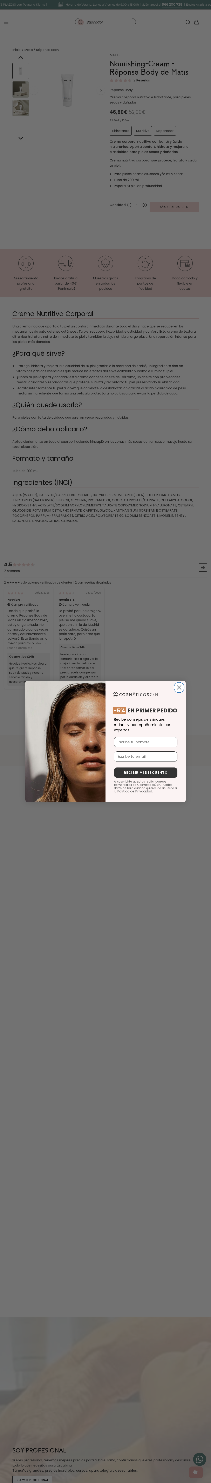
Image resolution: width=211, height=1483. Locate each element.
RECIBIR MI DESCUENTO (146, 772)
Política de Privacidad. (135, 791)
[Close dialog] (179, 687)
